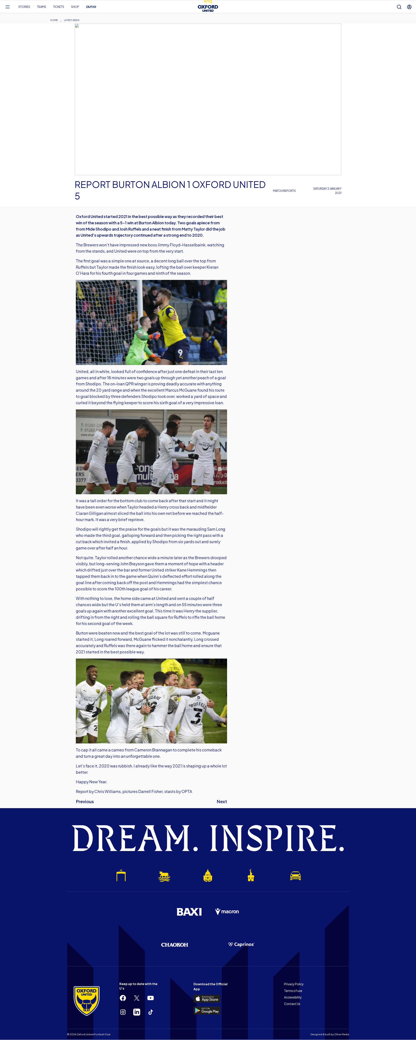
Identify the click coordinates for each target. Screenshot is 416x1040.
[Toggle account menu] (409, 6)
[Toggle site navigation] (7, 6)
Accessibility (293, 997)
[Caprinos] (241, 944)
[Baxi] (189, 912)
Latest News (72, 20)
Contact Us (292, 1004)
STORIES (24, 6)
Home (54, 20)
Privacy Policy (294, 984)
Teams (41, 6)
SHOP (75, 6)
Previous (85, 801)
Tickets (58, 6)
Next (222, 801)
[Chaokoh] (174, 944)
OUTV (91, 7)
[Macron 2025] (227, 911)
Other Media (341, 1034)
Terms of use (293, 991)
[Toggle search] (399, 6)
